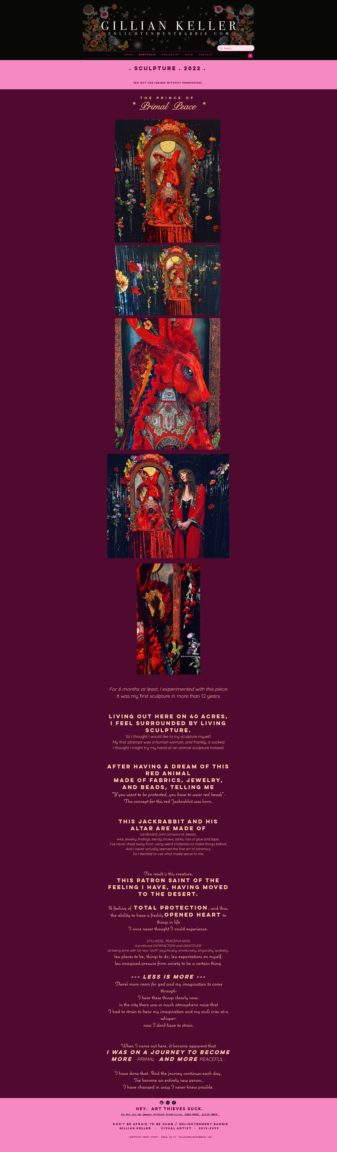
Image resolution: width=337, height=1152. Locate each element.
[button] (250, 54)
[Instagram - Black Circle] (168, 1103)
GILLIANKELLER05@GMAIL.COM (195, 1137)
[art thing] (162, 1103)
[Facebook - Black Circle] (174, 1103)
